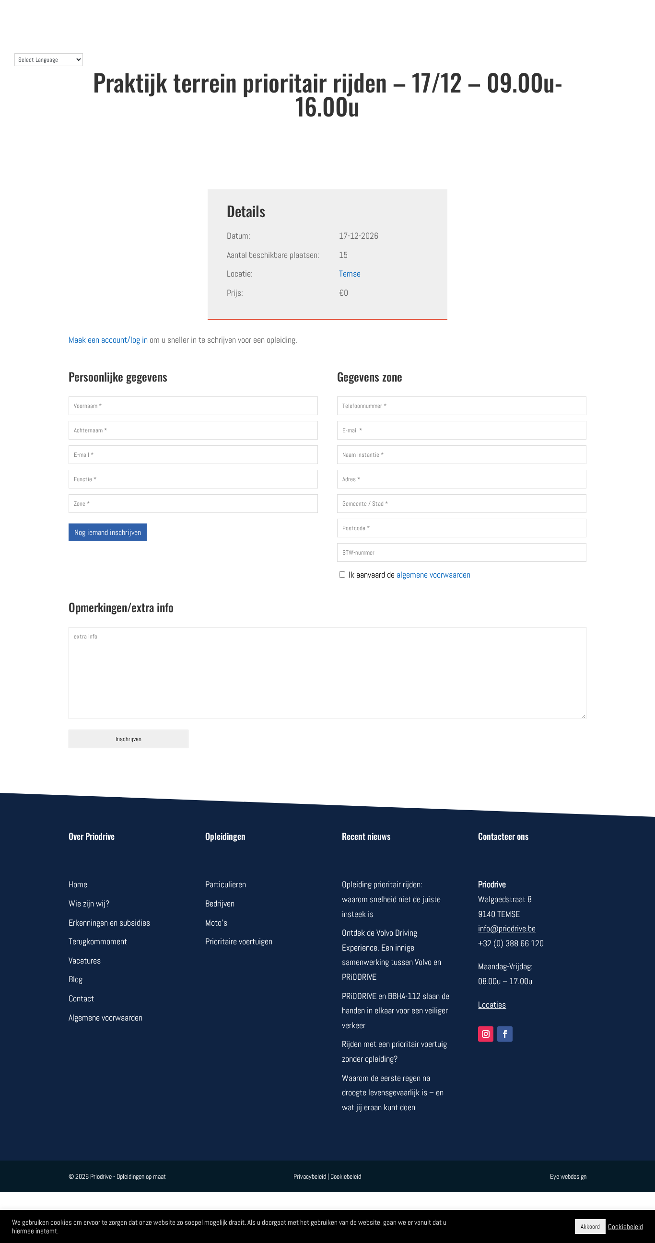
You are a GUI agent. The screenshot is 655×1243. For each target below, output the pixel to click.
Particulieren (225, 884)
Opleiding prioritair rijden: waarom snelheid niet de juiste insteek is (391, 899)
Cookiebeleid (345, 1176)
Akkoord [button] (590, 1226)
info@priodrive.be (507, 928)
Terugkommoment (98, 941)
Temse (350, 273)
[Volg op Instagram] (485, 1034)
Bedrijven (261, 20)
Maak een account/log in (108, 339)
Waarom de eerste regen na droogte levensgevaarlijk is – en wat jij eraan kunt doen (393, 1092)
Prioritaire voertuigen (238, 941)
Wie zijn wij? (315, 20)
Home (78, 884)
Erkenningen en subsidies (109, 922)
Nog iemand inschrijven (107, 532)
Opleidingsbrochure (580, 20)
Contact (367, 20)
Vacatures (85, 960)
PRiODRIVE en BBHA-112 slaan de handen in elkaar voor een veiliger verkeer (395, 1010)
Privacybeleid (309, 1176)
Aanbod (214, 20)
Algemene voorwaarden (105, 1017)
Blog (405, 20)
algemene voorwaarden (433, 574)
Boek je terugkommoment (476, 20)
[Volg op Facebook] (505, 1034)
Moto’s (216, 922)
